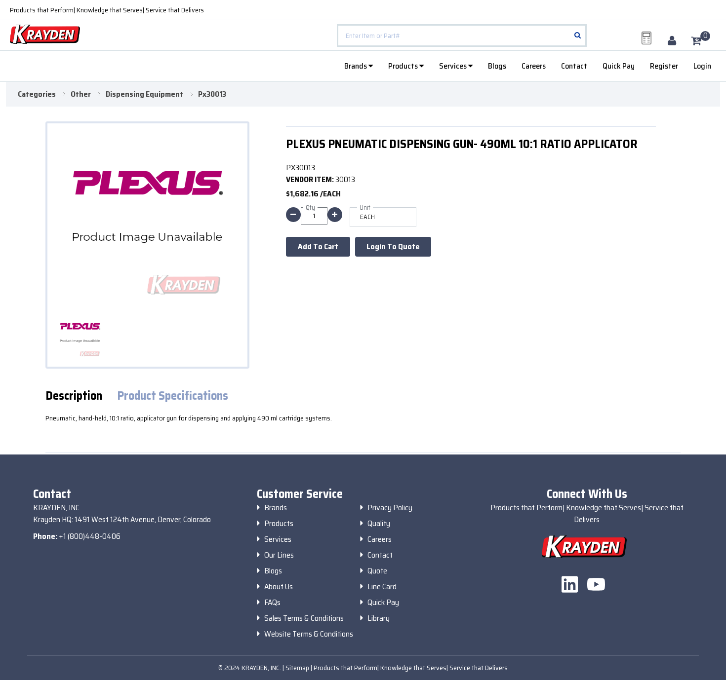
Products (403, 66)
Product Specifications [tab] (172, 396)
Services (453, 66)
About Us (278, 587)
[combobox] (461, 35)
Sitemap (298, 667)
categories (37, 94)
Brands (356, 66)
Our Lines (279, 555)
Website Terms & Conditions (308, 634)
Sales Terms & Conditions (304, 618)
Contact (574, 66)
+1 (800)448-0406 (90, 536)
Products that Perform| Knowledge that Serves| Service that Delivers (107, 9)
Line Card (382, 587)
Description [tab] (73, 396)
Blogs (497, 66)
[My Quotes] (646, 38)
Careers (534, 66)
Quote (377, 571)
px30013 (212, 94)
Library (378, 618)
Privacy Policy (389, 508)
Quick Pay (619, 66)
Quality (378, 523)
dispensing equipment (144, 94)
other (81, 94)
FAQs (272, 602)
